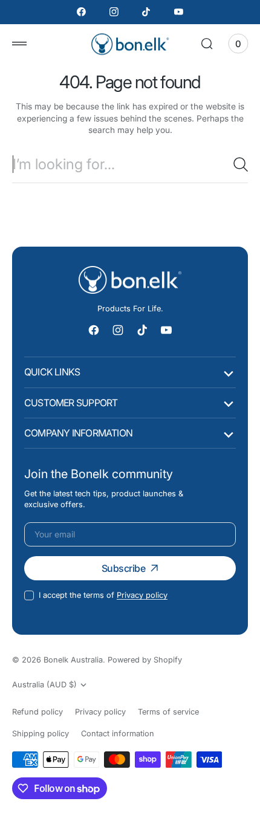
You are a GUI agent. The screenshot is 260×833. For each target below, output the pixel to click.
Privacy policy (142, 595)
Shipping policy (40, 733)
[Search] (240, 164)
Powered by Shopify (145, 659)
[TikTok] (146, 12)
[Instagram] (114, 12)
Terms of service (168, 711)
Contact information (117, 733)
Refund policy (37, 711)
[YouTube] (179, 12)
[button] (19, 43)
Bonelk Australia (73, 659)
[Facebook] (82, 12)
